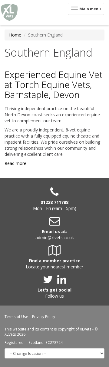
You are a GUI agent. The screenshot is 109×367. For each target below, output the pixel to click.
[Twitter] (49, 282)
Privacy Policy (43, 316)
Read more (15, 163)
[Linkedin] (61, 282)
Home (15, 35)
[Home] (9, 12)
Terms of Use (16, 316)
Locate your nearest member (54, 267)
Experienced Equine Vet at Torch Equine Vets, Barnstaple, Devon (54, 84)
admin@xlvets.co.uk (54, 237)
